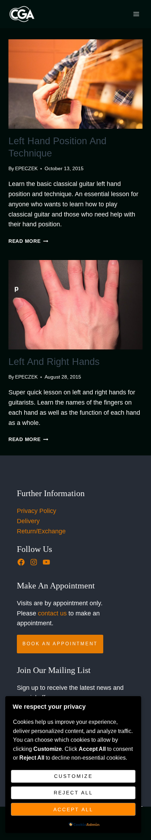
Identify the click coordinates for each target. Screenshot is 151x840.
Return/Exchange (41, 531)
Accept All (73, 809)
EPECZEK (26, 168)
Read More (28, 241)
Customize (73, 776)
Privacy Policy (36, 510)
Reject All (73, 792)
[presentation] (75, 84)
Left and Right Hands (54, 361)
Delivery (28, 521)
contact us (52, 613)
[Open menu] (136, 13)
